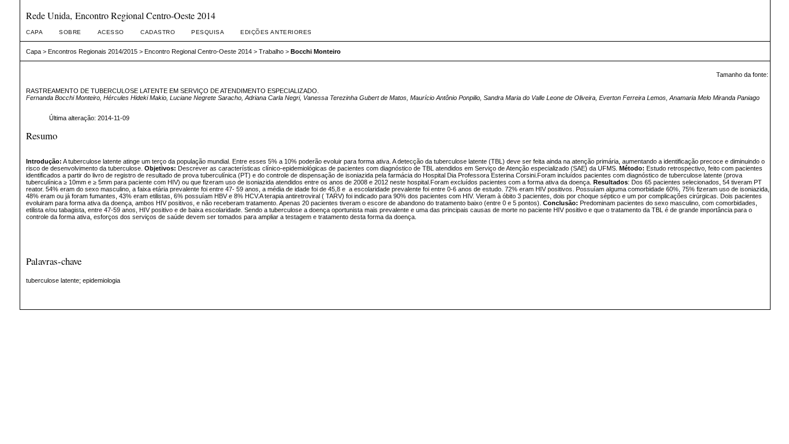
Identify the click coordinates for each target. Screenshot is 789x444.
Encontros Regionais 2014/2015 (92, 51)
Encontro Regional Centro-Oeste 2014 (198, 51)
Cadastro (157, 32)
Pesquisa (207, 32)
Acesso (111, 32)
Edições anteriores (275, 32)
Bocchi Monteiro (316, 51)
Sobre (70, 32)
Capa (34, 32)
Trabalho (271, 51)
